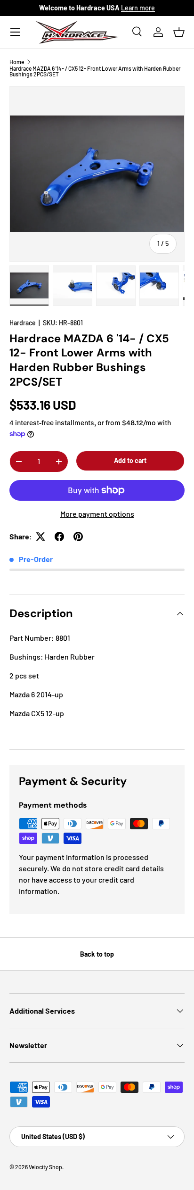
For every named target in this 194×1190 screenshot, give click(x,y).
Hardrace (22, 323)
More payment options (97, 513)
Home (16, 62)
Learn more (138, 8)
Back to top (97, 954)
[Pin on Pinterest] (78, 536)
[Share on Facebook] (59, 536)
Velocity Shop (45, 1167)
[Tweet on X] (40, 536)
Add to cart (130, 460)
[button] (179, 32)
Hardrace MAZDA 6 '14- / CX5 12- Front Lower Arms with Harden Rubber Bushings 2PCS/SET (94, 71)
